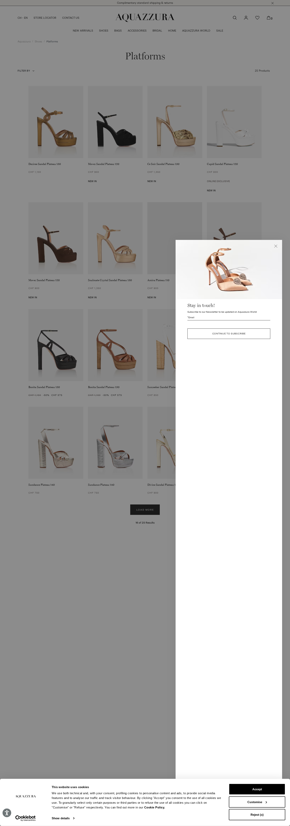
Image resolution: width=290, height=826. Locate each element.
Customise (254, 802)
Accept (257, 789)
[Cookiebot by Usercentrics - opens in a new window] (25, 818)
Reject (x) (257, 814)
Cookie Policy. (154, 807)
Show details (61, 818)
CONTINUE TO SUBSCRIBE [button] (229, 333)
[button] (276, 246)
